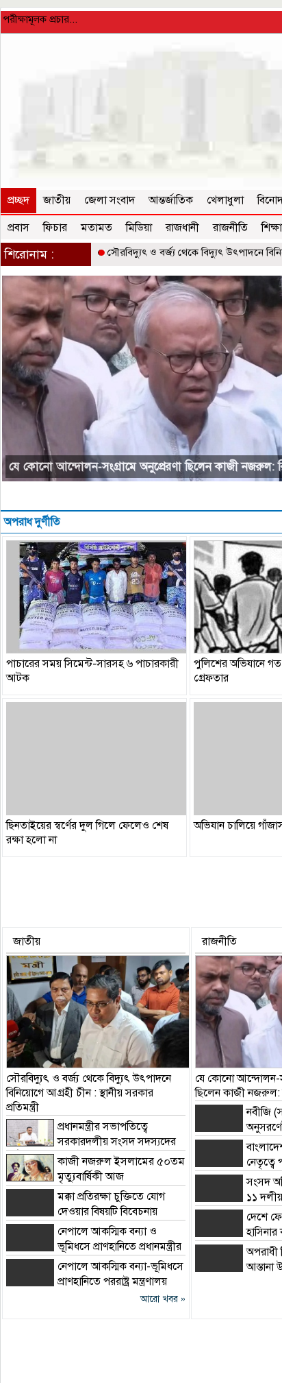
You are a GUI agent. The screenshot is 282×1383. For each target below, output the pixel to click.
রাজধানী (182, 227)
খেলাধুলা (225, 200)
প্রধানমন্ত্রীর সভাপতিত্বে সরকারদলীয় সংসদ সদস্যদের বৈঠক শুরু (91, 1142)
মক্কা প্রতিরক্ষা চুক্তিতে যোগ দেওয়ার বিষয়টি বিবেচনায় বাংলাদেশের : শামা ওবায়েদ (85, 1212)
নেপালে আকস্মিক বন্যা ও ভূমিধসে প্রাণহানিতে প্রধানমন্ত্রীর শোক (93, 1246)
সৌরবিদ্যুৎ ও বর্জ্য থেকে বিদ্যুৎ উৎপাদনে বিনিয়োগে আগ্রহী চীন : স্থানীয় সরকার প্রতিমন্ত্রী (88, 1093)
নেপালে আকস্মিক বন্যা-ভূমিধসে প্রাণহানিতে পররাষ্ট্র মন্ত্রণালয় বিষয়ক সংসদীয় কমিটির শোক (94, 1281)
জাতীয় (56, 200)
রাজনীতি (230, 227)
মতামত (96, 227)
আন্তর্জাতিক (171, 200)
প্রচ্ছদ (18, 200)
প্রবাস (18, 227)
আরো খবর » (162, 1299)
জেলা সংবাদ (109, 200)
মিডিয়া (139, 227)
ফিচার (55, 227)
